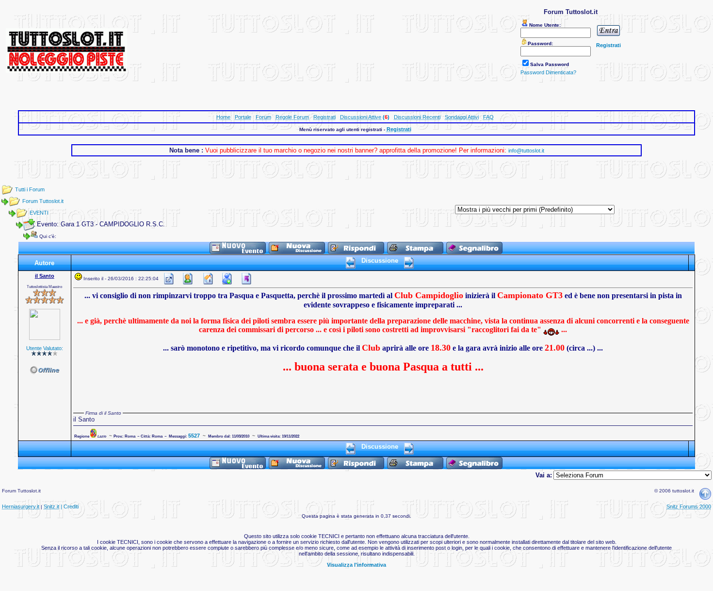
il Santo (44, 276)
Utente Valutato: (44, 348)
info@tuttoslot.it (526, 150)
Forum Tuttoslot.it (43, 201)
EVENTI (39, 213)
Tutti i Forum (30, 189)
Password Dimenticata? (548, 72)
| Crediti (70, 506)
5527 (194, 436)
